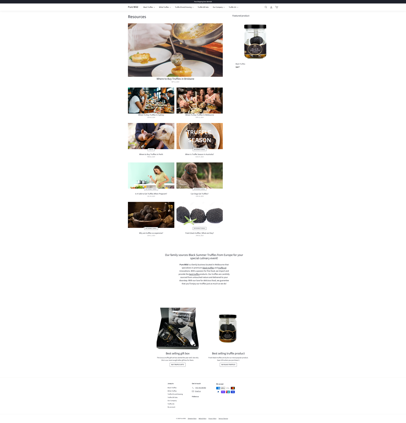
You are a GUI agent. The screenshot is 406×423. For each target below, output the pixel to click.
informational (199, 150)
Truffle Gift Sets (203, 7)
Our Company (218, 7)
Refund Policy (202, 419)
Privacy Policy (212, 419)
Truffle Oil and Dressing (183, 7)
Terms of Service (223, 419)
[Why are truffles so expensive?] (151, 215)
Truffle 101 (233, 7)
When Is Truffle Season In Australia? (199, 154)
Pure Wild (133, 7)
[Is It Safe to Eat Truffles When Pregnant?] (151, 175)
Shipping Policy (192, 419)
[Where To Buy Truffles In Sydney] (151, 101)
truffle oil (222, 267)
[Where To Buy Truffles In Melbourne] (199, 101)
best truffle (194, 274)
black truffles (208, 267)
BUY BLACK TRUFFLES (228, 365)
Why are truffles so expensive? (151, 233)
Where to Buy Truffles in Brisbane (175, 79)
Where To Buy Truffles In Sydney (151, 115)
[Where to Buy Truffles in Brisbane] (175, 50)
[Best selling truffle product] (228, 329)
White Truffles (164, 7)
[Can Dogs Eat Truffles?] (199, 175)
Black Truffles (148, 7)
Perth (151, 150)
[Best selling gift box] (178, 329)
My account (171, 407)
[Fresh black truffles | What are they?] (199, 215)
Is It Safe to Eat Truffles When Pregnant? (151, 193)
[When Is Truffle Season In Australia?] (199, 136)
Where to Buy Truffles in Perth (151, 154)
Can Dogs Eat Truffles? (199, 193)
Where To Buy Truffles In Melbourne (199, 115)
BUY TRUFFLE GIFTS (177, 365)
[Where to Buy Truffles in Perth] (151, 136)
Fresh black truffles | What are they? (199, 233)
